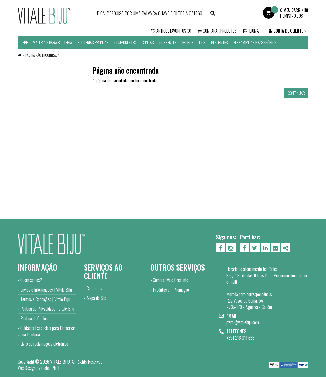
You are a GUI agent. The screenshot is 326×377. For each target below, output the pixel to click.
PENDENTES (219, 43)
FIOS (202, 43)
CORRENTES (168, 43)
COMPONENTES (125, 43)
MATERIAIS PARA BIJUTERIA (52, 43)
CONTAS (148, 43)
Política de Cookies (34, 318)
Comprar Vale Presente (170, 280)
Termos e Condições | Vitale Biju (45, 299)
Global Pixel (50, 368)
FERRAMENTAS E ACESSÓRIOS (255, 43)
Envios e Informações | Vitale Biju (46, 289)
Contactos (94, 288)
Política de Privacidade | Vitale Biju (47, 308)
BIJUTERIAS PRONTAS (93, 43)
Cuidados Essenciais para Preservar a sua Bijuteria (46, 331)
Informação (37, 267)
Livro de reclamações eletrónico (44, 343)
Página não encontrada (42, 55)
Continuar (296, 93)
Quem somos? (31, 280)
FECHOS (188, 43)
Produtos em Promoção (171, 289)
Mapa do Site (97, 298)
